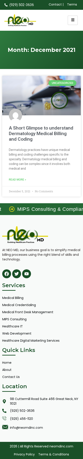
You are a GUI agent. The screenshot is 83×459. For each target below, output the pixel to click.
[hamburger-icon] (73, 20)
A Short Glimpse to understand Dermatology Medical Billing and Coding (41, 133)
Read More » (17, 179)
